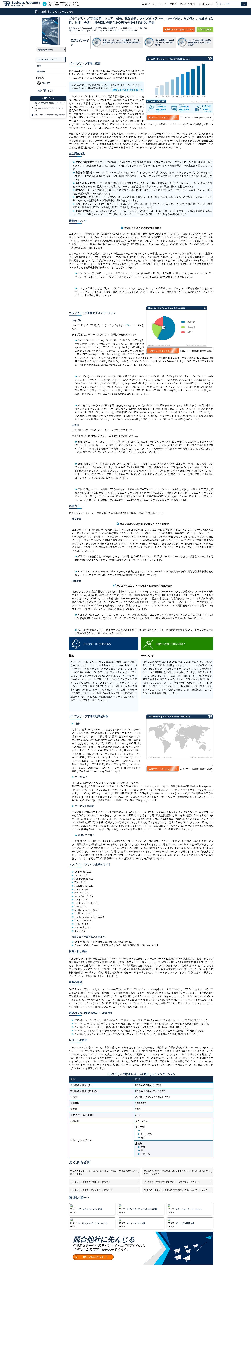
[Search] (244, 4)
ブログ (173, 3)
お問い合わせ (206, 3)
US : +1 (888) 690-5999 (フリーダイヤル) (49, 104)
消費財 (45, 11)
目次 (39, 65)
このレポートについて (46, 59)
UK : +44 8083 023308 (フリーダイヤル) (49, 109)
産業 (144, 3)
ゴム (127, 325)
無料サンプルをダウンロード (164, 117)
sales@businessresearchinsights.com (49, 115)
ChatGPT (46, 83)
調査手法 (41, 71)
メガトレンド (159, 3)
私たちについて (188, 3)
